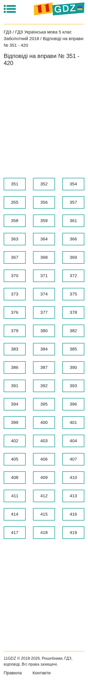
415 (44, 514)
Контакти (42, 672)
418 (44, 532)
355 (14, 202)
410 (73, 477)
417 (14, 532)
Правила (13, 672)
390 (73, 367)
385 (73, 349)
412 (44, 495)
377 (44, 312)
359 (44, 220)
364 (44, 239)
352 (44, 183)
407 (73, 459)
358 (14, 220)
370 (14, 275)
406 (44, 459)
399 (14, 422)
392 (44, 385)
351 (14, 183)
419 (73, 532)
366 (73, 239)
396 (73, 404)
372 (73, 275)
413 (73, 495)
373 (14, 294)
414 (14, 514)
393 (73, 385)
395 (44, 404)
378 (73, 312)
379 (14, 330)
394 (14, 404)
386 (14, 367)
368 (44, 257)
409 (44, 477)
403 (44, 440)
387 (44, 367)
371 (44, 275)
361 (73, 220)
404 (73, 440)
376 (14, 312)
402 (14, 440)
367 (14, 257)
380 (44, 330)
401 (73, 422)
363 (14, 239)
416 (73, 514)
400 (44, 422)
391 (14, 385)
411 (14, 495)
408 (14, 477)
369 (73, 257)
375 (73, 294)
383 (14, 349)
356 (44, 202)
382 (73, 330)
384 (44, 349)
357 (73, 202)
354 (73, 183)
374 (44, 294)
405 (14, 459)
